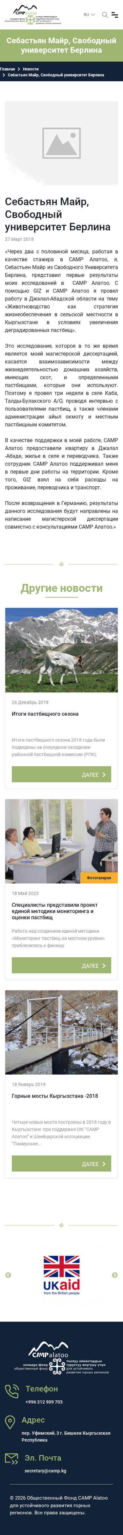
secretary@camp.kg (45, 1470)
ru (87, 14)
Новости (31, 69)
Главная (7, 69)
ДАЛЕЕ (91, 775)
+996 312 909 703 (44, 1402)
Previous (8, 1275)
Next (115, 1275)
